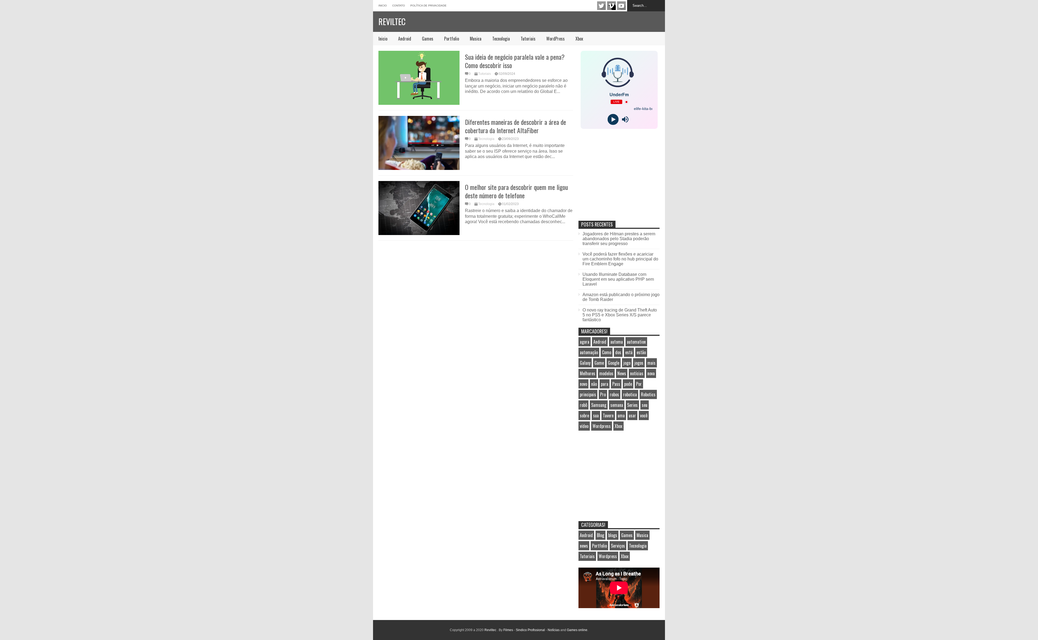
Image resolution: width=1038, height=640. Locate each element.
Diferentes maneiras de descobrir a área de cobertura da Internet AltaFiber (515, 126)
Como (606, 352)
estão (641, 352)
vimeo (611, 5)
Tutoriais (528, 38)
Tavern (608, 415)
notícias (636, 373)
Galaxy (585, 363)
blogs (612, 535)
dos (618, 352)
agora (584, 342)
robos (614, 394)
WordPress (555, 38)
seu (644, 405)
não (594, 384)
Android (404, 38)
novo (583, 384)
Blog (600, 535)
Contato (398, 5)
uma (621, 415)
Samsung (598, 405)
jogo (626, 363)
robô (583, 405)
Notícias (554, 630)
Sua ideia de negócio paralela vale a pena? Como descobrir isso (515, 61)
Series (632, 405)
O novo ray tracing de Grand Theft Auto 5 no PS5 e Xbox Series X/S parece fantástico (620, 315)
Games (427, 38)
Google (613, 363)
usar (632, 415)
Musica (475, 38)
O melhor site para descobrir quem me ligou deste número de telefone (516, 191)
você (643, 415)
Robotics (648, 394)
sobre (584, 415)
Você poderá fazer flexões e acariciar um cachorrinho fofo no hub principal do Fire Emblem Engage (620, 259)
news (584, 545)
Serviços (618, 545)
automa (616, 342)
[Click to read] (419, 78)
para (604, 384)
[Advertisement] (619, 180)
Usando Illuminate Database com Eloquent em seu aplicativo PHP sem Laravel (618, 279)
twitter (601, 5)
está (629, 352)
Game (599, 363)
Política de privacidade (428, 5)
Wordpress (602, 426)
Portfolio (451, 38)
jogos (638, 363)
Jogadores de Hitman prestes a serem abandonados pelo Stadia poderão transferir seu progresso (619, 239)
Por (639, 384)
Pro (603, 394)
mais (651, 363)
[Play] (613, 119)
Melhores (587, 373)
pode (628, 384)
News (621, 373)
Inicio (382, 5)
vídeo (584, 426)
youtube (621, 5)
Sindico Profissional (530, 630)
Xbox (579, 38)
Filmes (508, 630)
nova (651, 373)
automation (636, 342)
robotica (630, 394)
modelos (606, 373)
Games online (577, 630)
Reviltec (391, 21)
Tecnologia (501, 38)
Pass (616, 384)
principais (588, 394)
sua (596, 415)
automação (589, 352)
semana (616, 405)
